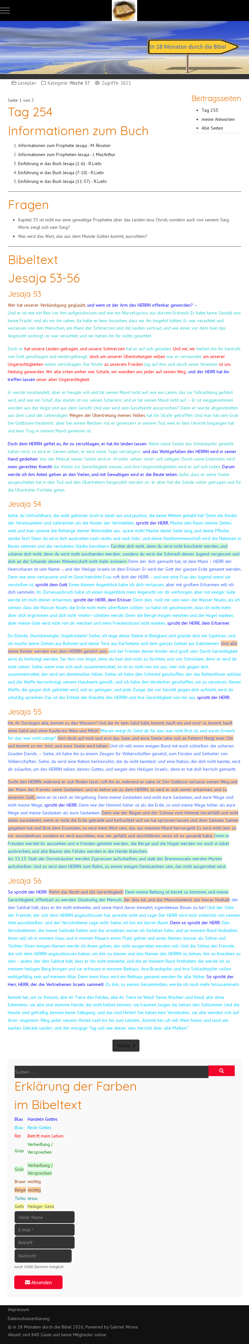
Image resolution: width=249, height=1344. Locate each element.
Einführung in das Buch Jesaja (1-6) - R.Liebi (59, 163)
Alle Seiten (212, 128)
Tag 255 (210, 110)
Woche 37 (80, 83)
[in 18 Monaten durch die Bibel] (124, 10)
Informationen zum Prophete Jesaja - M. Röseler (65, 145)
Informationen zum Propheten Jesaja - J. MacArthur (66, 154)
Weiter (124, 1045)
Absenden (41, 1282)
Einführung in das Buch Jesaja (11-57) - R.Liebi (62, 181)
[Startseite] (124, 46)
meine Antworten (218, 119)
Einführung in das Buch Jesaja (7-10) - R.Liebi (61, 172)
